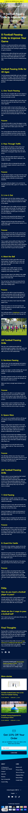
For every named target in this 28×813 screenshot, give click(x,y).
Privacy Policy (19, 770)
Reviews (3, 776)
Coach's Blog (4, 781)
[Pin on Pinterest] (9, 652)
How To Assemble (5, 779)
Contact (3, 771)
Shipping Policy (19, 775)
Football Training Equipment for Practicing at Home (11, 716)
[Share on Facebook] (5, 652)
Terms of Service (20, 772)
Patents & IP (19, 767)
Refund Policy (19, 777)
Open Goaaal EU (15, 803)
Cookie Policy (19, 780)
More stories (6, 676)
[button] (6, 6)
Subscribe (14, 752)
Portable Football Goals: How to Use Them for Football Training (12, 693)
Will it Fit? (3, 774)
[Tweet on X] (2, 652)
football (15, 312)
